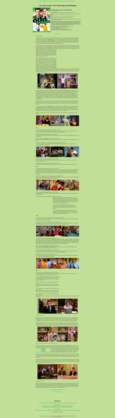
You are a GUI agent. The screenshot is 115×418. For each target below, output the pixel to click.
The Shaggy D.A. (63, 406)
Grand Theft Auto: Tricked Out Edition (67, 405)
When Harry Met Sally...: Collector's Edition (43, 410)
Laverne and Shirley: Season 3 (44, 402)
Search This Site (72, 1)
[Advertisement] (57, 3)
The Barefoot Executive (55, 405)
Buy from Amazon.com (57, 33)
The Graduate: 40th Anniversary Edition (73, 410)
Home (41, 1)
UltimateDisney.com (65, 1)
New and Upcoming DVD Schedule (54, 1)
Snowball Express (46, 406)
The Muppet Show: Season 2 (64, 402)
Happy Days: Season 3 (54, 402)
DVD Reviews (45, 1)
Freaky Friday (69, 406)
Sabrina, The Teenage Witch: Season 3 (58, 410)
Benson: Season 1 (73, 402)
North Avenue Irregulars (45, 405)
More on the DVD (53, 389)
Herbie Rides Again (55, 406)
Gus (51, 406)
